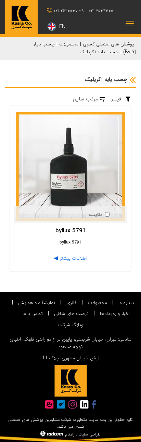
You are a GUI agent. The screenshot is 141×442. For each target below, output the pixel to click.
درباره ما (126, 302)
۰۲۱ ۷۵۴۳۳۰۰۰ (101, 11)
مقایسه (96, 214)
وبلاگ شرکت (70, 325)
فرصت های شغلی (71, 313)
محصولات (68, 44)
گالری (71, 302)
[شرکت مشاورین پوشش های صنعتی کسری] (23, 17)
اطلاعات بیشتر (72, 258)
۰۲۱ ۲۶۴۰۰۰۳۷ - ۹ (69, 11)
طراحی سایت (89, 434)
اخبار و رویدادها (115, 313)
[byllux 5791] (70, 166)
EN (62, 26)
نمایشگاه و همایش (36, 302)
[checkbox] (99, 214)
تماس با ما (33, 313)
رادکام (70, 434)
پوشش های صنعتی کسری (108, 44)
